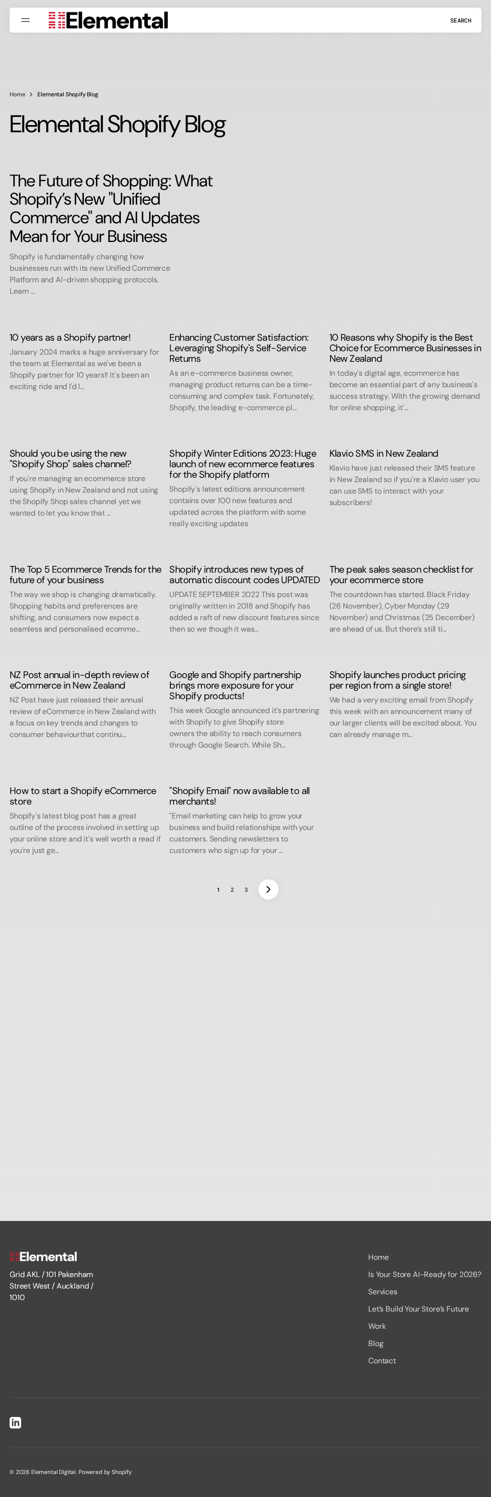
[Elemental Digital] (108, 20)
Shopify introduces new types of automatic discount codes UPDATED (244, 574)
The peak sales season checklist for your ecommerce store (401, 574)
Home (17, 94)
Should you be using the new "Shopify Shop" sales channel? (70, 458)
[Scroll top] (479, 1485)
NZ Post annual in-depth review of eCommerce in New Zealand (79, 679)
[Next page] (268, 889)
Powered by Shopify (105, 1472)
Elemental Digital (53, 1472)
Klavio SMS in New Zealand (384, 453)
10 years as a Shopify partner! (70, 337)
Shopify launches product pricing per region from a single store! (397, 679)
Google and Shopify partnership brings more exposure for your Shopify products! (235, 685)
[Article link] (245, 234)
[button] (27, 20)
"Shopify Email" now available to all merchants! (239, 795)
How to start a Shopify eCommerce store (83, 795)
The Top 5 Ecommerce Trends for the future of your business (86, 574)
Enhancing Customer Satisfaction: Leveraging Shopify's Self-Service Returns (238, 348)
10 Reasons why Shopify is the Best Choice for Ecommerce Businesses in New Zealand (405, 348)
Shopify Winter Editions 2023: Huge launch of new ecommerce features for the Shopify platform (242, 464)
